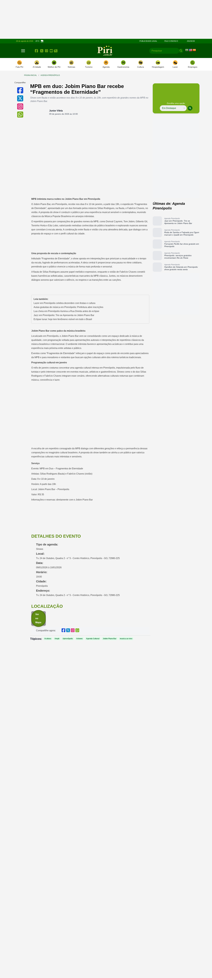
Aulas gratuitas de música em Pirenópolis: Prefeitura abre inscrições (68, 307)
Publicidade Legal (148, 41)
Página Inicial (30, 75)
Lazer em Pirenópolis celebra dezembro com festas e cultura (64, 303)
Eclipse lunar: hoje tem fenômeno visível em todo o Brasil (63, 319)
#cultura (47, 639)
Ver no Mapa (38, 618)
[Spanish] (194, 50)
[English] (190, 50)
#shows (79, 639)
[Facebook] (36, 50)
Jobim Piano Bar (109, 639)
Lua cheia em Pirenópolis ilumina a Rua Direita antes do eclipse (66, 311)
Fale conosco (171, 41)
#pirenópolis (68, 639)
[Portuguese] (186, 50)
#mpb (57, 639)
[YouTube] (51, 50)
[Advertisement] (176, 137)
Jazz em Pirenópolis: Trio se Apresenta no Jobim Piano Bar (64, 315)
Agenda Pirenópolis (50, 75)
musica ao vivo (126, 639)
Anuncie (191, 41)
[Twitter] (41, 50)
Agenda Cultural (92, 639)
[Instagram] (46, 50)
